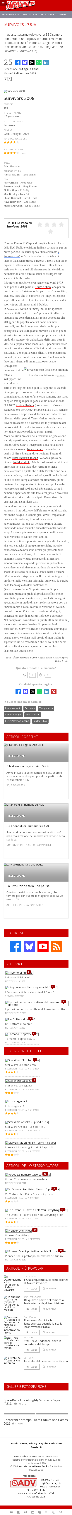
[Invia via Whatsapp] (39, 62)
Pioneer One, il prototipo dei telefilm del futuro (34, 1256)
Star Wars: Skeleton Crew (20, 1065)
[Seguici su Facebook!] (15, 946)
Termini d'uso (18, 1443)
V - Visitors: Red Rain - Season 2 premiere (30, 1194)
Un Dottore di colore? (18, 1024)
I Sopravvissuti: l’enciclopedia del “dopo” (29, 992)
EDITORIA (28, 1358)
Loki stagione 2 (14, 1106)
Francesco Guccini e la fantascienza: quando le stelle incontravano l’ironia (43, 1323)
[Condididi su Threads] (32, 62)
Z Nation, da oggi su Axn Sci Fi (27, 766)
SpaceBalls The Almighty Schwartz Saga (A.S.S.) (32, 1402)
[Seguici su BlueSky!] (29, 946)
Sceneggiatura (12, 171)
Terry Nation (43, 287)
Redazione (56, 1443)
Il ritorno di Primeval (17, 977)
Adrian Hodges (25, 405)
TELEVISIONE (16, 755)
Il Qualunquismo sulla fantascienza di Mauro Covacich (46, 1281)
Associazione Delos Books (33, 1466)
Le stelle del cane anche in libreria (46, 1361)
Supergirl (50, 14)
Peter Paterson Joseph (25, 458)
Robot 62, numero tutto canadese (26, 1179)
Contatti (36, 1447)
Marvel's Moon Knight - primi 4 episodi (29, 1147)
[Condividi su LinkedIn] (46, 62)
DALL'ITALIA (30, 1276)
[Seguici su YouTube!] (43, 946)
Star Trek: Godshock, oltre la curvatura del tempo (42, 1342)
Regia (7, 163)
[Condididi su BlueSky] (25, 62)
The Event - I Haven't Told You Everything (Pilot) (34, 1214)
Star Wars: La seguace (18, 1085)
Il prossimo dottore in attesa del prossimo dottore (36, 1009)
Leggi (33, 1288)
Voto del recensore (15, 139)
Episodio (9, 104)
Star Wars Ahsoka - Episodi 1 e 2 (25, 1126)
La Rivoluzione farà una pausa (28, 886)
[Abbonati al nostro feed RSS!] (56, 946)
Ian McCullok (21, 462)
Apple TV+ (38, 14)
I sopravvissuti (13, 708)
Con (6, 179)
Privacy (32, 1443)
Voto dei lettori (13, 149)
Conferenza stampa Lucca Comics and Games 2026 (36, 1421)
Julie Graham (35, 449)
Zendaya (61, 14)
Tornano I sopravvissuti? (20, 1038)
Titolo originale (13, 121)
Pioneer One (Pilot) (17, 1235)
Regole (43, 1443)
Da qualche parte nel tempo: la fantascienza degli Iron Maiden (44, 1301)
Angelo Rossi (30, 69)
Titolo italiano (13, 113)
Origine (8, 130)
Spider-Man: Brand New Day (17, 14)
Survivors (29, 282)
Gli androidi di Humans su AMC (28, 826)
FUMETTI (28, 1337)
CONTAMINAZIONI (33, 1297)
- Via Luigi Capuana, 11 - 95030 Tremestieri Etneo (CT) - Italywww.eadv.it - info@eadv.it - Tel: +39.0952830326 (39, 1488)
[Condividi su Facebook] (18, 62)
